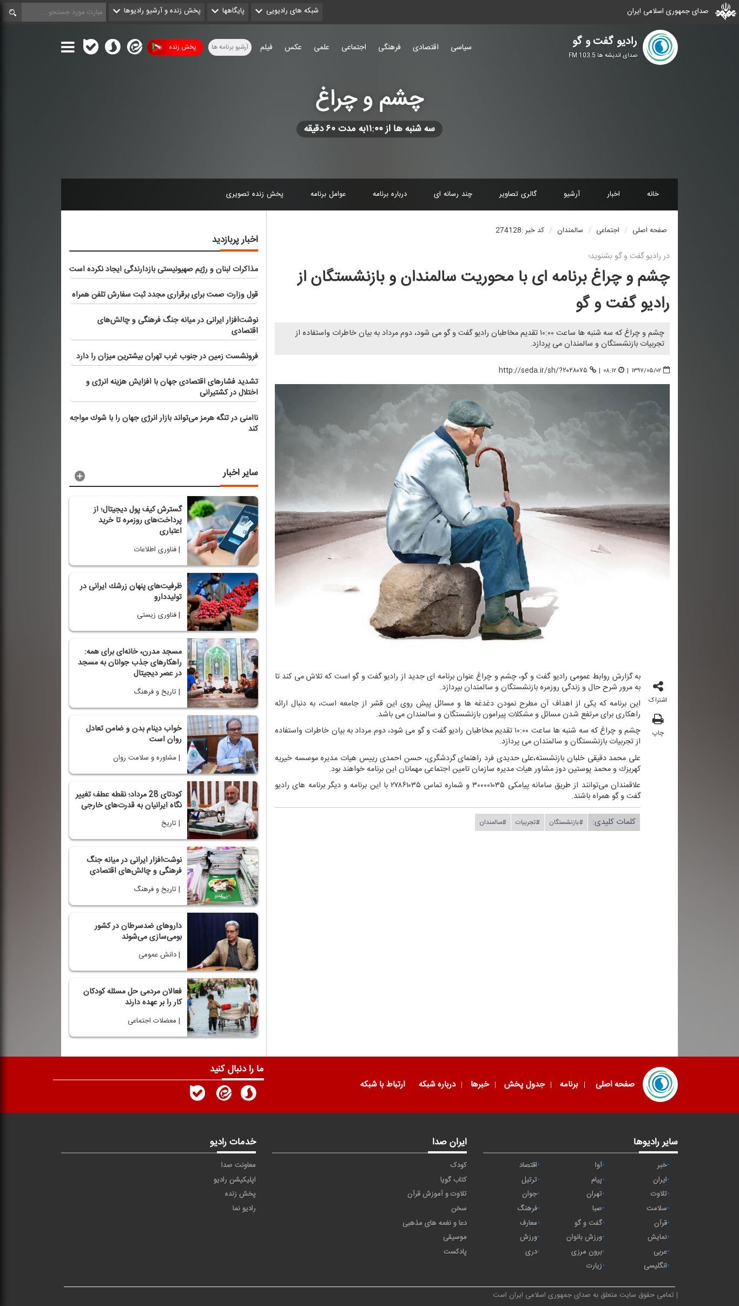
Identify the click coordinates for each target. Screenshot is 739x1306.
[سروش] (112, 49)
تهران (594, 1194)
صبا (597, 1209)
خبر (662, 1165)
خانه (653, 194)
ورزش (528, 1237)
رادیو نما (244, 1209)
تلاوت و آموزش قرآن (437, 1194)
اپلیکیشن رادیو (235, 1180)
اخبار (613, 194)
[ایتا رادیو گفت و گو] (222, 1095)
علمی (321, 47)
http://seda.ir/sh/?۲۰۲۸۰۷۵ (543, 371)
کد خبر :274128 (520, 230)
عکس (293, 47)
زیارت (594, 1266)
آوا (598, 1165)
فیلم (266, 47)
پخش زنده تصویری (254, 194)
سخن (459, 1209)
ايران (660, 1180)
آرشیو (572, 194)
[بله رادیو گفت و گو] (197, 1095)
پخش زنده (182, 47)
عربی (660, 1252)
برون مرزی (586, 1252)
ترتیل (529, 1180)
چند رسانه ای (453, 194)
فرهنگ (527, 1209)
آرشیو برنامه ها (230, 47)
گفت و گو (588, 1223)
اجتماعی (353, 47)
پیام (596, 1180)
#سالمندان (492, 821)
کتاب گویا (453, 1180)
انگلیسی (655, 1266)
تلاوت (659, 1194)
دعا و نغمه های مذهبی (435, 1223)
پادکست (455, 1252)
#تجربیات (528, 821)
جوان (529, 1194)
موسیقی (455, 1237)
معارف (528, 1223)
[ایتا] (133, 49)
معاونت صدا (238, 1165)
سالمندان (570, 230)
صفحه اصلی (649, 230)
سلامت (656, 1209)
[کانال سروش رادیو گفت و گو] (248, 1095)
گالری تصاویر (518, 194)
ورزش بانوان (584, 1237)
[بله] (91, 49)
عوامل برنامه (328, 194)
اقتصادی (426, 47)
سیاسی (461, 47)
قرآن (660, 1223)
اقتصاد (528, 1165)
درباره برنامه (390, 194)
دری (531, 1252)
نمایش (657, 1237)
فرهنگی (389, 47)
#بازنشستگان (566, 821)
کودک (459, 1165)
